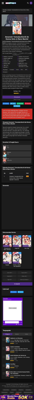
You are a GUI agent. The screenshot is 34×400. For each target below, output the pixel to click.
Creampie (12, 69)
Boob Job (26, 340)
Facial (17, 69)
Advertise (21, 389)
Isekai (15, 358)
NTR (26, 69)
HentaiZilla (28, 389)
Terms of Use (6, 389)
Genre (9, 272)
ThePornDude (4, 392)
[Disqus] (17, 208)
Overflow (12, 364)
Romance (5, 72)
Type (9, 279)
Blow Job (21, 340)
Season (24, 272)
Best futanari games (28, 392)
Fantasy (20, 350)
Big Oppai (5, 69)
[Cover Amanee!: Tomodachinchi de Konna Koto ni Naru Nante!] (17, 20)
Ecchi (24, 357)
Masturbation (17, 375)
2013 (9, 63)
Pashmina (26, 58)
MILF (22, 69)
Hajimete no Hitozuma (16, 338)
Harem (28, 350)
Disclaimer (14, 389)
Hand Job (22, 341)
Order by (24, 279)
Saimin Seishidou (15, 347)
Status (24, 276)
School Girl (28, 375)
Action (15, 357)
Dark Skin (17, 341)
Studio (9, 276)
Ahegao (16, 348)
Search (17, 284)
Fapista (11, 392)
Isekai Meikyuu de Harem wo (18, 355)
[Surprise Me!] (31, 3)
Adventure (20, 357)
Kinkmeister (18, 392)
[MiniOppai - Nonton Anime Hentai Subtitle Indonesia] (10, 4)
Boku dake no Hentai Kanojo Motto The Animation (20, 372)
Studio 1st (9, 58)
